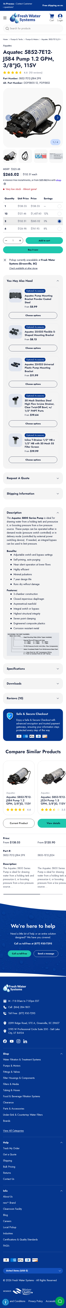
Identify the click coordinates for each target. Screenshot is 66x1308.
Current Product (19, 823)
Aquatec (7, 45)
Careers (7, 1221)
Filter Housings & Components (19, 1078)
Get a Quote (9, 1154)
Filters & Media (11, 1084)
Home (5, 39)
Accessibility (52, 1301)
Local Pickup (9, 1227)
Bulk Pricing (9, 1166)
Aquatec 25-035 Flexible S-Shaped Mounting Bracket (40, 333)
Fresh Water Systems (23, 1280)
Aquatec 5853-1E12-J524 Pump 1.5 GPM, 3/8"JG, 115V (53, 800)
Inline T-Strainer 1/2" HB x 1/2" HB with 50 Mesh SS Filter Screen (40, 443)
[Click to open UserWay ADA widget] (5, 1302)
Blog (5, 1215)
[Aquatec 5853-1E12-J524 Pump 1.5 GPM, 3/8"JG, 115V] (53, 776)
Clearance (8, 1102)
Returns (7, 1173)
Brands (6, 1121)
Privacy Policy (35, 1301)
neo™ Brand (9, 1203)
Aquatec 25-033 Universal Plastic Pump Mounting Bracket (39, 368)
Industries (8, 1233)
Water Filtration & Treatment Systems (22, 1059)
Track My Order (11, 1148)
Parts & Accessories (13, 1108)
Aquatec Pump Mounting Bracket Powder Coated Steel (38, 299)
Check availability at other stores (23, 268)
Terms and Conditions (14, 1301)
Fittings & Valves (11, 1072)
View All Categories (13, 1130)
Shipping (7, 1160)
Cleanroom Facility (12, 1209)
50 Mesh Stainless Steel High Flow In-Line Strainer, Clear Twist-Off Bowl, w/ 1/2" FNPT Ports (39, 406)
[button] (52, 18)
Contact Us (8, 1179)
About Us (8, 1196)
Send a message (46, 953)
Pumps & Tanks (17, 39)
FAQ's (6, 1245)
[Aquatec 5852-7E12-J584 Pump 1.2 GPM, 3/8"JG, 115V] (18, 776)
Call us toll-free (19, 953)
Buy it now (33, 249)
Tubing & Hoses (11, 1090)
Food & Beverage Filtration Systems (21, 1096)
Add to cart (44, 240)
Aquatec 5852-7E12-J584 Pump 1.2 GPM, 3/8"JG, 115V (18, 800)
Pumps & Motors (32, 39)
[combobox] (33, 28)
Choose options (33, 315)
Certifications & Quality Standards (20, 1239)
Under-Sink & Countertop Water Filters (23, 1115)
